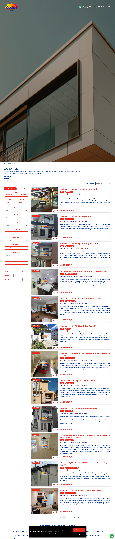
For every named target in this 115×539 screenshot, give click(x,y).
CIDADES (16, 207)
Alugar (23, 188)
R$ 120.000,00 (9, 194)
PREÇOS (16, 192)
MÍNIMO (10, 200)
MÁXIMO (22, 200)
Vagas (6, 271)
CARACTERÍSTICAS (16, 245)
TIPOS (16, 222)
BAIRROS (16, 215)
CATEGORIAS (16, 237)
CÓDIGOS (16, 260)
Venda (6, 180)
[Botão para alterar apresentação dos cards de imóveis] (87, 184)
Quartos (7, 275)
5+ (26, 267)
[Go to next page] (89, 517)
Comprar (10, 188)
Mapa (92, 183)
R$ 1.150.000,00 (24, 194)
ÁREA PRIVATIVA (16, 252)
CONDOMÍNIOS (16, 230)
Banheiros (7, 279)
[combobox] (96, 183)
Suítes (6, 267)
